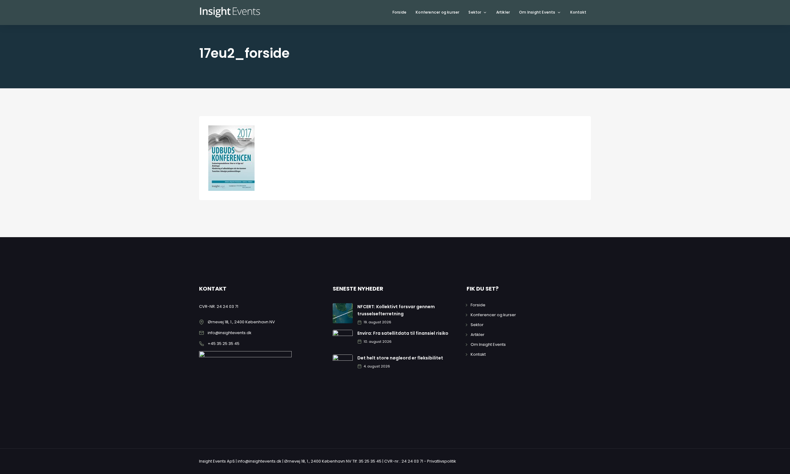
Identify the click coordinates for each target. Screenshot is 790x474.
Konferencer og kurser (437, 12)
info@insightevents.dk (230, 333)
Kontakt (578, 12)
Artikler (503, 12)
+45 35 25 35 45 (223, 343)
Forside (399, 12)
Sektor (474, 12)
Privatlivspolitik (441, 461)
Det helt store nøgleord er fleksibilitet (400, 358)
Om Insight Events (537, 12)
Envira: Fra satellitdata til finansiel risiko (402, 333)
